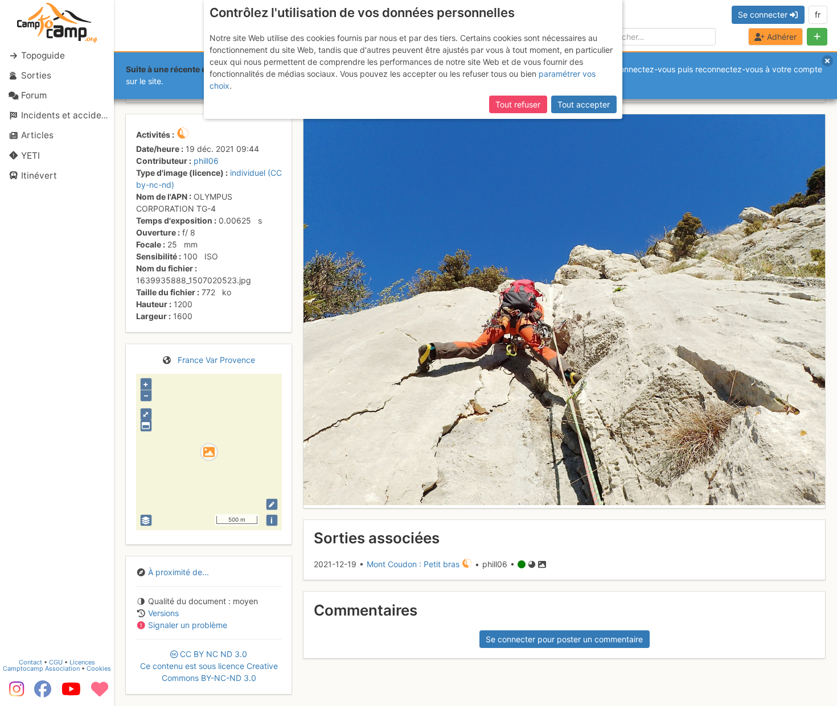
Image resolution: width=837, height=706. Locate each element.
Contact (30, 662)
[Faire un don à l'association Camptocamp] (99, 693)
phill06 (206, 161)
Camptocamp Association (41, 668)
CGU (56, 662)
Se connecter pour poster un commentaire (564, 639)
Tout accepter (583, 104)
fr (817, 14)
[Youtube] (71, 693)
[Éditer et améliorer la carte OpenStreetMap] (271, 504)
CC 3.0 (209, 666)
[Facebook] (42, 693)
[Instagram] (14, 693)
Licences (82, 662)
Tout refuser (517, 104)
